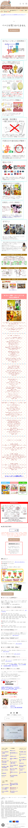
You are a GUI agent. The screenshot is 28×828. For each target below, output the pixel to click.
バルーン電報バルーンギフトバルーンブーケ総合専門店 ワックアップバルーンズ (13, 14)
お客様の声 (3, 688)
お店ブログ (12, 706)
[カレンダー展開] (3, 825)
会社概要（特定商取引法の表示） (7, 687)
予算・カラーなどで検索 (18, 8)
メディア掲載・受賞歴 (10, 688)
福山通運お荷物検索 (7, 665)
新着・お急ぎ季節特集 (3, 8)
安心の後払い (4, 758)
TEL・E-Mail (3, 680)
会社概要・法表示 (23, 751)
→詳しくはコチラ (4, 568)
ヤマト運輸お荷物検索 (13, 664)
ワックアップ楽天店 (13, 689)
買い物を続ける (14, 30)
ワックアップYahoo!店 (5, 689)
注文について (13, 750)
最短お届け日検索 (7, 594)
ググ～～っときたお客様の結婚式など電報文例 (14, 784)
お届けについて (13, 756)
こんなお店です (16, 687)
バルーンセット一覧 (11, 7)
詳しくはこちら (14, 539)
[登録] (21, 718)
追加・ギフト (25, 7)
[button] (20, 3)
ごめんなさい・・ (18, 688)
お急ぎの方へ (4, 764)
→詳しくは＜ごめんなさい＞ (20, 561)
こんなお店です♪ (23, 757)
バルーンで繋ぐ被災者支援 (16, 707)
